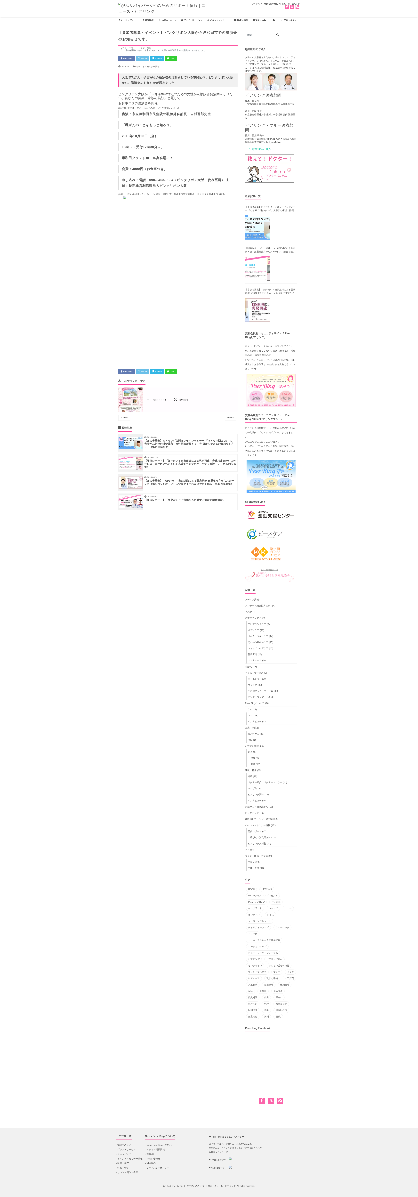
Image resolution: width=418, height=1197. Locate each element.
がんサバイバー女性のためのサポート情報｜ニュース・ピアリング (204, 1186)
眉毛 (266, 1010)
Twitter (143, 58)
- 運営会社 (150, 1154)
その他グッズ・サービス (260, 691)
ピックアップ (252, 813)
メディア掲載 (252, 599)
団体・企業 (253, 868)
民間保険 (252, 1010)
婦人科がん (253, 733)
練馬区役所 (281, 1010)
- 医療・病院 (122, 1163)
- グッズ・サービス (126, 1149)
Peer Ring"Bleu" (256, 902)
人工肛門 (289, 978)
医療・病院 (242, 20)
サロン (251, 862)
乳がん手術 (272, 978)
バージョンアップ (257, 946)
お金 (250, 752)
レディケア (254, 978)
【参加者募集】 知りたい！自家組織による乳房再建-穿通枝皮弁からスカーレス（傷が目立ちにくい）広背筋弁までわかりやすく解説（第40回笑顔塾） (270, 291)
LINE (172, 58)
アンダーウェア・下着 (259, 697)
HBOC (251, 889)
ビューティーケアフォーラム (263, 953)
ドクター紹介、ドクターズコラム (265, 782)
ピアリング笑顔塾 (257, 843)
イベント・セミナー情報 (148, 66)
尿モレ (279, 997)
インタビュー (255, 721)
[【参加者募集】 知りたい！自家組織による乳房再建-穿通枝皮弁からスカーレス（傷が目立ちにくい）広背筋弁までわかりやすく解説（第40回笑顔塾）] (257, 310)
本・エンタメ (255, 679)
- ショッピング (123, 1154)
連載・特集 (260, 20)
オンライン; (254, 914)
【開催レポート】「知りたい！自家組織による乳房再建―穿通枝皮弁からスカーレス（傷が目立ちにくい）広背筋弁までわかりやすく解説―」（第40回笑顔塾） (270, 250)
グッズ (270, 914)
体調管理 (284, 984)
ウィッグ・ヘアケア (258, 648)
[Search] (277, 35)
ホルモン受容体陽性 (279, 965)
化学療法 (277, 991)
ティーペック (282, 927)
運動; (278, 1016)
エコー (288, 908)
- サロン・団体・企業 (127, 1172)
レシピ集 (252, 788)
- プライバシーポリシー (157, 1167)
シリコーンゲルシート (259, 921)
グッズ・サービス (192, 20)
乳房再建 (252, 654)
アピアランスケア (257, 624)
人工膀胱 (252, 984)
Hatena (158, 58)
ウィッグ (252, 685)
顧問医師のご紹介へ (262, 149)
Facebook (128, 58)
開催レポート (255, 831)
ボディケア (253, 630)
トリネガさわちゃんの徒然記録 (264, 940)
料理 (266, 1004)
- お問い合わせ (152, 1158)
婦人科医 (252, 997)
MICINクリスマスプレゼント (263, 895)
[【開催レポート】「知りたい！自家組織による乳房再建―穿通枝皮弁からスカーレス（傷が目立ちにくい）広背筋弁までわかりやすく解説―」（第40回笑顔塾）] (257, 268)
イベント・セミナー (219, 20)
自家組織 (252, 1016)
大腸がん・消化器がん (256, 806)
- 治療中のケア (123, 1145)
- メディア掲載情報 (155, 1149)
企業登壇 (268, 984)
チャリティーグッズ (258, 927)
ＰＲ (247, 849)
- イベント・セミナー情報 (129, 1158)
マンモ (276, 972)
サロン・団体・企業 (285, 20)
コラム (248, 709)
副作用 (263, 991)
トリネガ (252, 933)
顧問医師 (148, 20)
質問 (266, 1016)
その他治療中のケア (258, 642)
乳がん (248, 666)
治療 (250, 739)
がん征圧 (276, 902)
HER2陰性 (267, 889)
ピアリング (254, 959)
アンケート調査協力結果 (257, 605)
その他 (248, 612)
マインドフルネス (257, 972)
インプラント (255, 908)
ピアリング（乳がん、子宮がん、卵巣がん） (270, 60)
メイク (290, 972)
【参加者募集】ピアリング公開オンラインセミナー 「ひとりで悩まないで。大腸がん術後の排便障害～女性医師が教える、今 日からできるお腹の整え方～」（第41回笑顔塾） (270, 209)
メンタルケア (255, 660)
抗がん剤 (252, 1004)
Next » (230, 417)
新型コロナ (281, 1004)
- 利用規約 (150, 1163)
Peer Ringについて (255, 703)
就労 (253, 764)
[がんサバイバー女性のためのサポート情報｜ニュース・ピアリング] (162, 8)
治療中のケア (167, 20)
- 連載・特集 (122, 1167)
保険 (253, 758)
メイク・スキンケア (258, 636)
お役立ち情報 (252, 746)
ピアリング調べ (256, 794)
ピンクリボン (255, 965)
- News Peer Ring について (159, 1145)
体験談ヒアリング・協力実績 (260, 819)
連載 (250, 776)
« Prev (124, 417)
